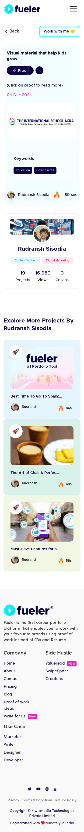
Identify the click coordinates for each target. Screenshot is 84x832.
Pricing (10, 687)
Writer (9, 745)
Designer (12, 753)
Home (9, 664)
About (9, 671)
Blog (8, 694)
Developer (13, 760)
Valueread (60, 664)
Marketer (12, 737)
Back (14, 31)
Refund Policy (66, 800)
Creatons (54, 679)
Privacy (13, 800)
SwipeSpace (57, 671)
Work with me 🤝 (59, 31)
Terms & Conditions (37, 800)
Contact (11, 679)
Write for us (20, 716)
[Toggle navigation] (73, 8)
